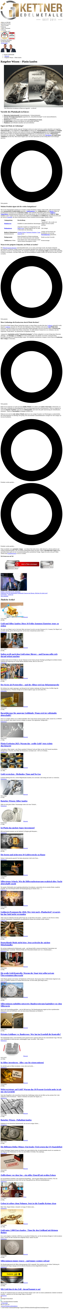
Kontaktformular (12, 553)
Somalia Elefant (22, 232)
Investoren (48, 135)
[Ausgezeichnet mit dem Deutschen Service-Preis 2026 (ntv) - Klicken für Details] (5, 35)
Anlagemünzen (30, 211)
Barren (52, 211)
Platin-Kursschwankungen (10, 248)
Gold (49, 327)
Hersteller (9, 217)
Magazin (7, 56)
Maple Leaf (21, 228)
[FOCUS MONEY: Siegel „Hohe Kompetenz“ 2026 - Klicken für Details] (12, 35)
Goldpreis (49, 325)
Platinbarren (7, 223)
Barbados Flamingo (31, 232)
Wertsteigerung (45, 234)
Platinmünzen (8, 228)
